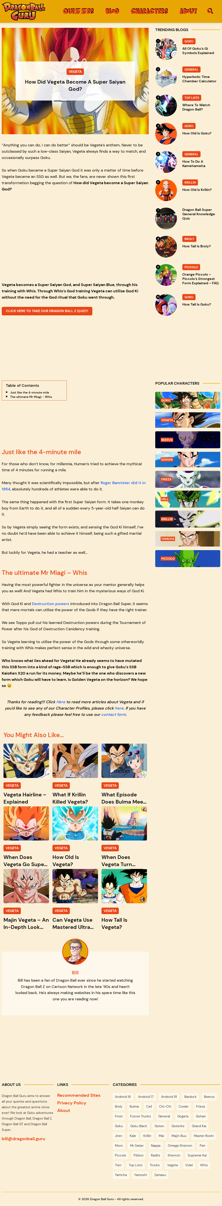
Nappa (155, 1145)
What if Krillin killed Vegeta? (70, 798)
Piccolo (120, 1155)
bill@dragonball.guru (23, 1138)
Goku (119, 1126)
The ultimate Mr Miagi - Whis (31, 397)
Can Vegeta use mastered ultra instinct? (72, 923)
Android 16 (123, 1097)
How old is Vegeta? (65, 861)
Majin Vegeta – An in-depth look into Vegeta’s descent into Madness (26, 923)
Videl (189, 1165)
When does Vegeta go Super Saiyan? (24, 861)
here (119, 708)
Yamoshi (140, 1175)
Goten (159, 1126)
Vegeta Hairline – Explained (24, 798)
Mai (161, 1136)
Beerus (209, 1097)
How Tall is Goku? (196, 304)
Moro (119, 1145)
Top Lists (135, 1165)
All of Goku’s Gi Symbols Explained (198, 50)
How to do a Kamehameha (193, 163)
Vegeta (172, 1165)
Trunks (155, 1165)
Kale (133, 1136)
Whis (204, 1165)
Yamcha (121, 1175)
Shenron (174, 1155)
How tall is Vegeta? (114, 923)
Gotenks (177, 1126)
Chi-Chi (165, 1106)
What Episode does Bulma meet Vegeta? (123, 798)
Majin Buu (178, 1136)
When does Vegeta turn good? (116, 861)
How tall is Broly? (196, 246)
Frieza (200, 1106)
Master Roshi (204, 1136)
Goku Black (138, 1126)
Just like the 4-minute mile (29, 392)
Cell (149, 1106)
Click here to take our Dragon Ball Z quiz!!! (47, 311)
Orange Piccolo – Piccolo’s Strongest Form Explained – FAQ (200, 278)
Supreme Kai (197, 1155)
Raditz (155, 1155)
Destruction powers (50, 603)
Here (60, 702)
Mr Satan (137, 1145)
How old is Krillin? (197, 190)
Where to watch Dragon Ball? (196, 107)
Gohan (201, 1116)
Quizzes (78, 11)
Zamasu (160, 1175)
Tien (118, 1165)
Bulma (134, 1106)
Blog (112, 11)
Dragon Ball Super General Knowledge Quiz (198, 214)
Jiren (118, 1136)
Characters (149, 11)
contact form (113, 714)
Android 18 (169, 1097)
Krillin (147, 1136)
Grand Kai (199, 1126)
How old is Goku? (196, 133)
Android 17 (146, 1097)
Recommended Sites (79, 1095)
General (164, 1116)
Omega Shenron (180, 1145)
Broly (118, 1106)
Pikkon (139, 1155)
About (188, 11)
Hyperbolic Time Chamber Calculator (199, 79)
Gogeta (182, 1116)
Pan (202, 1145)
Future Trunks (140, 1116)
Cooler (184, 1106)
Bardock (190, 1097)
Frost (119, 1116)
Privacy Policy (71, 1103)
